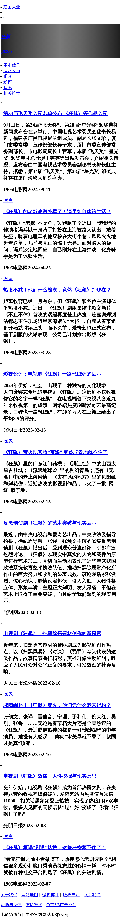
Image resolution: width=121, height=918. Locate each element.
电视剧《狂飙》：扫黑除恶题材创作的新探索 (52, 633)
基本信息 (11, 65)
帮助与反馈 (11, 904)
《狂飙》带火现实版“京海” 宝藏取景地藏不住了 (55, 452)
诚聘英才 (50, 895)
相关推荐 (11, 93)
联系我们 (92, 895)
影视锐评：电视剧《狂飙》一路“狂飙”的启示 (52, 374)
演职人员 (11, 70)
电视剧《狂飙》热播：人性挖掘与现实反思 (49, 776)
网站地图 (29, 895)
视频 (7, 76)
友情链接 (34, 904)
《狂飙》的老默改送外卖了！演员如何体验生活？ (57, 211)
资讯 (7, 87)
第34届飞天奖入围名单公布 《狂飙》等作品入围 (55, 113)
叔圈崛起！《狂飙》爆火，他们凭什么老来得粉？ (57, 705)
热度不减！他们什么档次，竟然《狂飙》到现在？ (57, 289)
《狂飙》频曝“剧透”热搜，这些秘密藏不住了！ (54, 847)
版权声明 (71, 895)
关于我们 (9, 895)
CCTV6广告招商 (61, 904)
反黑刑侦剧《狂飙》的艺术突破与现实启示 (49, 523)
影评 (7, 82)
